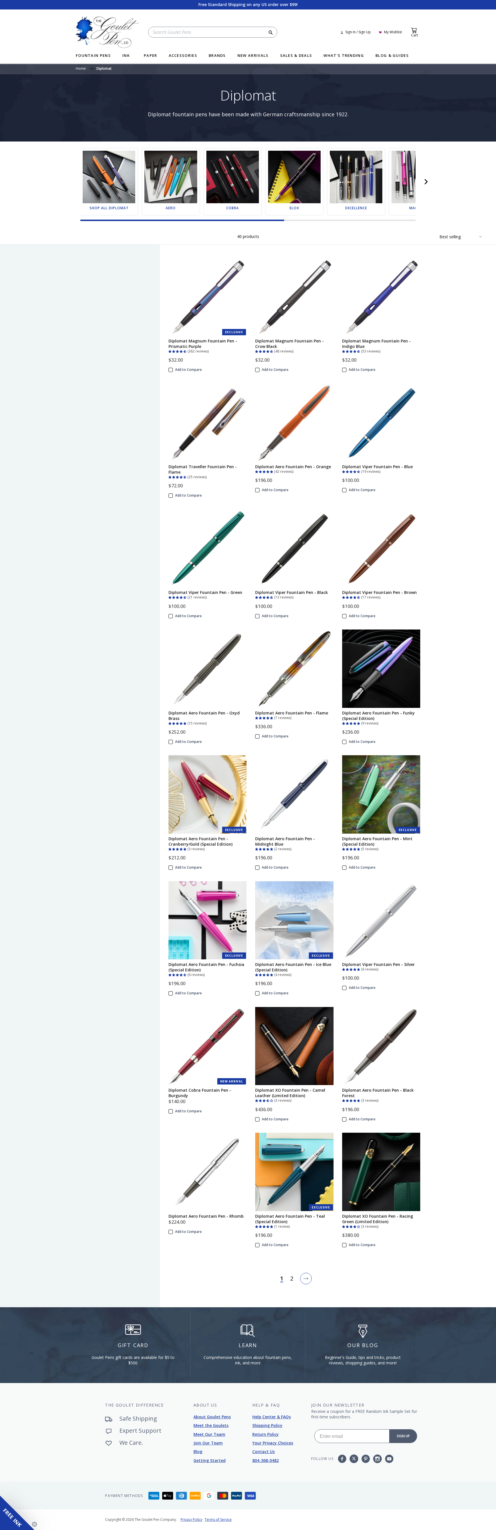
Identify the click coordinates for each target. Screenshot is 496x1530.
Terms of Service (218, 1519)
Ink (126, 56)
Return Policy (265, 1434)
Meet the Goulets (210, 1425)
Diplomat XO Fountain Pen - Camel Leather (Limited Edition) (290, 1092)
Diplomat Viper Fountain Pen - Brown (379, 592)
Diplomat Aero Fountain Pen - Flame (291, 713)
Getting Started (209, 1460)
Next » (306, 1278)
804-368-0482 (265, 1460)
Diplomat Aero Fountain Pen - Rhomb (206, 1216)
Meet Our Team (209, 1434)
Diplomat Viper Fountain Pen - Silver (378, 964)
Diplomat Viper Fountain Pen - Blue (377, 466)
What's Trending (343, 56)
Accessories (183, 56)
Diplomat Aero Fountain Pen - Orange (293, 466)
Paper (150, 56)
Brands (217, 56)
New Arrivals (253, 56)
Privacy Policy (191, 1519)
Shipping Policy (267, 1425)
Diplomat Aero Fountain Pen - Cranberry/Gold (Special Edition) (200, 841)
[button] (426, 181)
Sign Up (403, 1436)
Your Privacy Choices (272, 1443)
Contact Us (263, 1451)
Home (81, 69)
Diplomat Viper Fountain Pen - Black (291, 592)
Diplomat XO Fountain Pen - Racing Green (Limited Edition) (377, 1218)
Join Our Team (208, 1443)
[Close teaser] (34, 1524)
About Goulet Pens (212, 1416)
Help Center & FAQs (271, 1416)
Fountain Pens (93, 56)
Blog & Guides (392, 56)
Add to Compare (188, 370)
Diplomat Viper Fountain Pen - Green (205, 592)
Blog (197, 1451)
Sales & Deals (296, 56)
